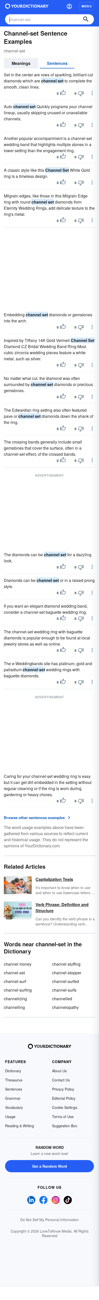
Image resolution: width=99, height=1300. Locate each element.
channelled (62, 999)
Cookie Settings (64, 1107)
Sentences (57, 63)
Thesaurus (13, 1079)
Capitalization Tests (54, 879)
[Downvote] (81, 93)
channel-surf (15, 981)
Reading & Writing (19, 1125)
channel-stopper (66, 973)
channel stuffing (66, 964)
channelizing (15, 999)
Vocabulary (14, 1107)
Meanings (21, 63)
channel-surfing (18, 990)
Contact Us (61, 1079)
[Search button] (85, 19)
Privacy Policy (63, 1089)
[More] (92, 93)
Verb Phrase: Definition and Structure (62, 907)
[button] (69, 6)
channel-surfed (65, 981)
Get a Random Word (49, 1166)
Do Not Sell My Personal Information (49, 1219)
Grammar (13, 1098)
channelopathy (65, 1007)
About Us (59, 1070)
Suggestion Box (64, 1125)
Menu (86, 6)
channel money (17, 964)
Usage (10, 1116)
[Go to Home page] (26, 6)
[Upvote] (63, 93)
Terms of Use (63, 1116)
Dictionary (13, 1070)
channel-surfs (64, 990)
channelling (14, 1007)
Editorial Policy (63, 1098)
